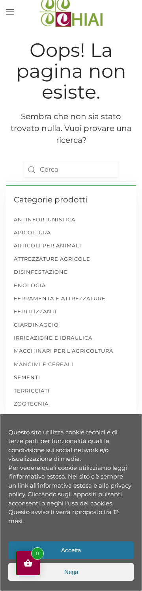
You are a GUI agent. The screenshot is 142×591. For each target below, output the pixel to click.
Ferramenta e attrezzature (60, 298)
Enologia (30, 285)
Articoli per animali (47, 245)
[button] (10, 12)
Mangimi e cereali (43, 364)
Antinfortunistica (44, 219)
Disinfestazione (41, 272)
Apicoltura (32, 232)
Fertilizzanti (35, 311)
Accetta (71, 550)
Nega (71, 572)
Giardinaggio (36, 325)
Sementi (27, 377)
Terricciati (32, 390)
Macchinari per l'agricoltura (63, 351)
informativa (28, 476)
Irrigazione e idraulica (53, 338)
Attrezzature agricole (52, 259)
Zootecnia (31, 403)
